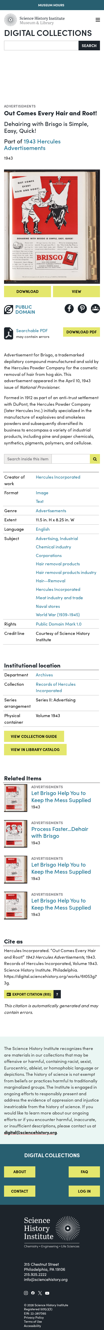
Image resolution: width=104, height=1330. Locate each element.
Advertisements (20, 106)
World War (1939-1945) (58, 614)
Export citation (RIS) (31, 994)
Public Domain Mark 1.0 (59, 624)
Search (89, 45)
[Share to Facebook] (69, 308)
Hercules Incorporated (58, 477)
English (43, 529)
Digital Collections (48, 32)
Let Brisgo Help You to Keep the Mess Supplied (61, 796)
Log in (84, 1191)
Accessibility (32, 1326)
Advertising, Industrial (57, 538)
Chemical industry (53, 547)
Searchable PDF (32, 330)
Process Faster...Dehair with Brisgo (59, 832)
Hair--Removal (50, 581)
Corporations (49, 555)
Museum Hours (51, 5)
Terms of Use (33, 1321)
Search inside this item (27, 458)
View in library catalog (35, 749)
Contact (19, 1191)
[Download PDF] (8, 333)
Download (27, 291)
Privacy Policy (34, 1317)
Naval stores (48, 606)
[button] (57, 994)
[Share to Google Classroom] (95, 308)
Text (39, 501)
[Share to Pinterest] (82, 308)
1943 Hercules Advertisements (32, 144)
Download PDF (81, 331)
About (19, 1171)
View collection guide (34, 736)
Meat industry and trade (59, 597)
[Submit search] (95, 459)
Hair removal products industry (66, 572)
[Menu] (98, 20)
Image (42, 493)
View (76, 291)
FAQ (84, 1171)
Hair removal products (58, 564)
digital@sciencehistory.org (30, 1132)
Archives (44, 675)
